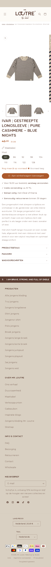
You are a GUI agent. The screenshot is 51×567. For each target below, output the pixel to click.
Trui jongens (11, 301)
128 (33, 162)
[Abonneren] (43, 483)
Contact (9, 461)
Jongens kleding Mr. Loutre (19, 421)
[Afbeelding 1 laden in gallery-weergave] (12, 111)
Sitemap (9, 427)
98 (31, 157)
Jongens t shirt (13, 320)
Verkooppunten (13, 403)
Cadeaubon (11, 409)
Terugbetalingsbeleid (26, 562)
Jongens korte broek (16, 344)
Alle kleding (10, 24)
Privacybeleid (38, 558)
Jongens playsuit (14, 356)
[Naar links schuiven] (2, 111)
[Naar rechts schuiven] (48, 111)
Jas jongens (11, 362)
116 (15, 162)
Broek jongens (12, 332)
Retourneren (12, 455)
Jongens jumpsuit (14, 350)
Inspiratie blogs (13, 415)
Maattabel (10, 397)
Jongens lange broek (16, 338)
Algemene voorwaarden (22, 558)
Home (3, 24)
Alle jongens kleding (16, 295)
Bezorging (10, 449)
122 (24, 162)
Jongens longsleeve (15, 307)
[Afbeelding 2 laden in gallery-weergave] (25, 111)
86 (14, 157)
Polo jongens (12, 326)
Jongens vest (12, 368)
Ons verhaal (11, 384)
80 (5, 157)
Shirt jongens (12, 314)
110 (5, 162)
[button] (5, 14)
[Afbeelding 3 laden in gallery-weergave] (39, 111)
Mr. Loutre (21, 555)
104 (40, 157)
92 (23, 157)
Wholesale (10, 467)
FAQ (7, 443)
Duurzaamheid (13, 390)
